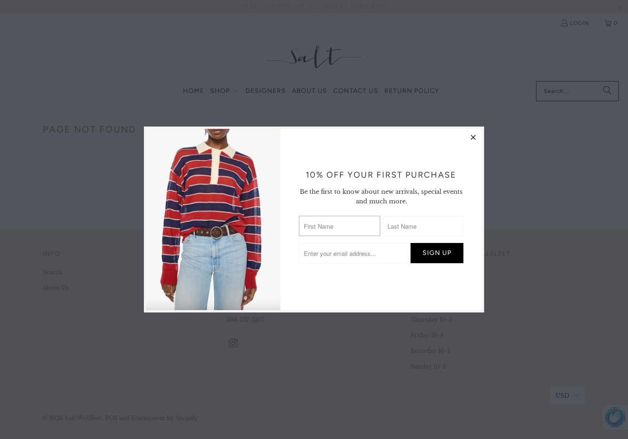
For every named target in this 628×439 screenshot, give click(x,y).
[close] (473, 137)
